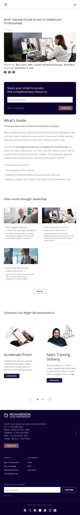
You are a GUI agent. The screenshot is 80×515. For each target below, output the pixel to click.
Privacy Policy (19, 108)
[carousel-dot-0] (37, 399)
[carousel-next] (50, 399)
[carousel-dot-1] (42, 399)
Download (65, 108)
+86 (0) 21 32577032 (20, 438)
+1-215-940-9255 (15, 426)
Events (30, 462)
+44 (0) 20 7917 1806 (20, 429)
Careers (44, 505)
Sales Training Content (11, 462)
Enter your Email (11, 490)
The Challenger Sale (10, 474)
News (29, 466)
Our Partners (32, 470)
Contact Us (11, 446)
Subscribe (69, 490)
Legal (49, 505)
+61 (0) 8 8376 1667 (19, 435)
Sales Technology (10, 466)
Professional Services (11, 470)
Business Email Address (17, 100)
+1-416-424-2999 (21, 432)
